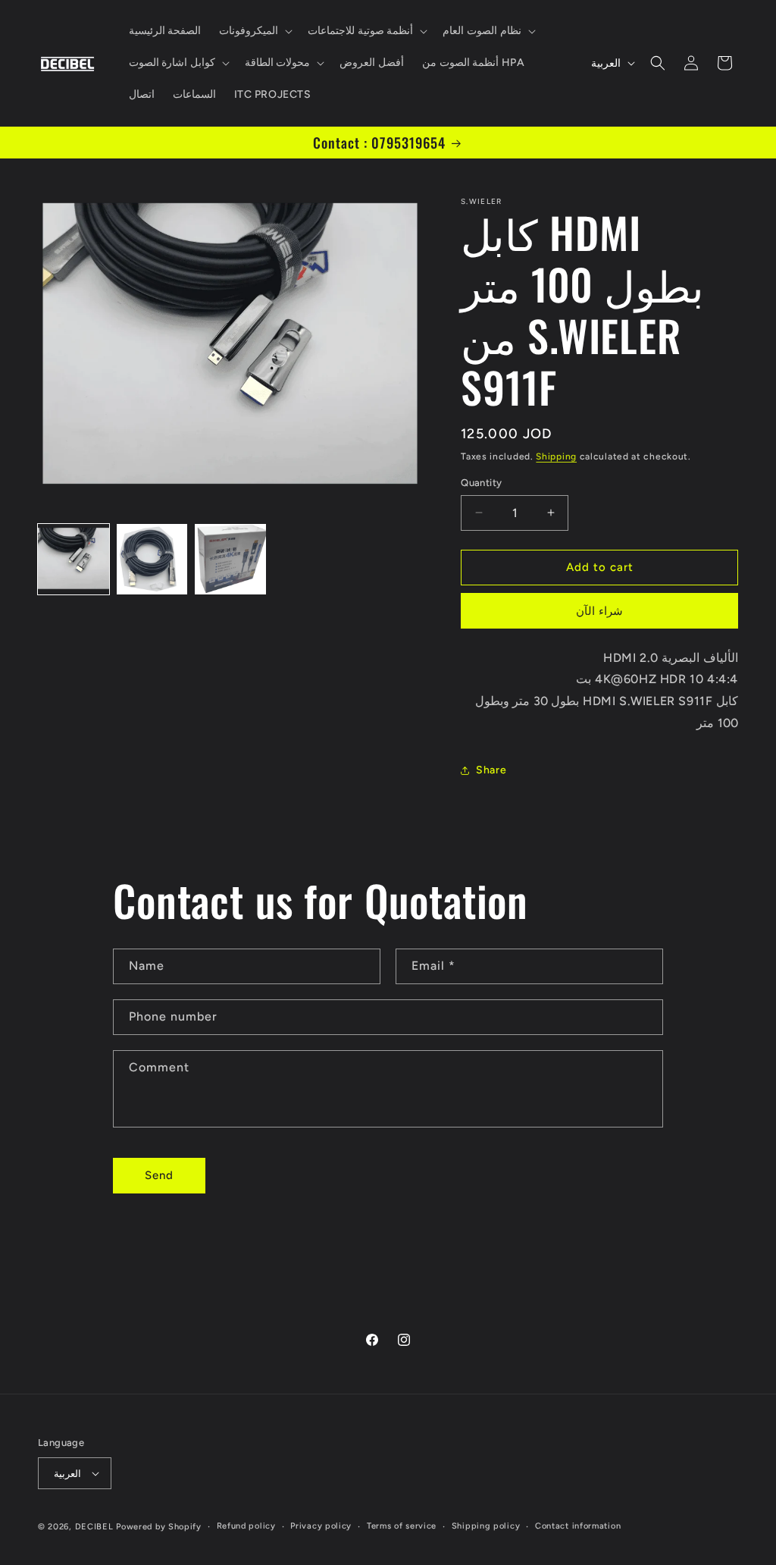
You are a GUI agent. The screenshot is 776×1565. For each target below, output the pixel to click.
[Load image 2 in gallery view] (152, 559)
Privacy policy (321, 1526)
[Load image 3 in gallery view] (230, 559)
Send (159, 1175)
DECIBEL (94, 1527)
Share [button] (491, 770)
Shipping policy (486, 1526)
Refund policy (246, 1526)
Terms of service (401, 1526)
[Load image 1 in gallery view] (73, 559)
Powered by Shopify (159, 1527)
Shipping (556, 456)
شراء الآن (599, 611)
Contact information (578, 1526)
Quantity (481, 482)
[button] (254, 31)
